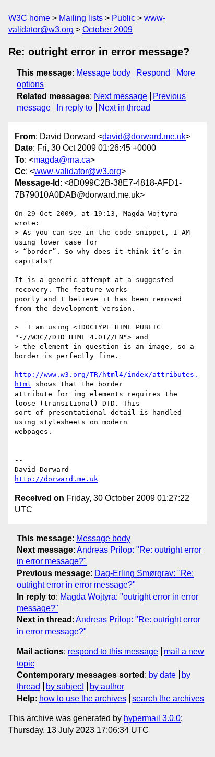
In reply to (74, 107)
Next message (120, 96)
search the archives (168, 698)
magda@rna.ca (61, 159)
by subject (64, 686)
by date (162, 674)
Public (123, 18)
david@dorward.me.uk (144, 136)
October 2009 (107, 29)
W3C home (29, 18)
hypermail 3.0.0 (152, 718)
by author (107, 686)
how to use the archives (82, 698)
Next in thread (124, 107)
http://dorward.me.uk (56, 479)
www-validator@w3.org (77, 171)
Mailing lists (81, 18)
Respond (153, 72)
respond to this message (113, 651)
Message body (103, 72)
